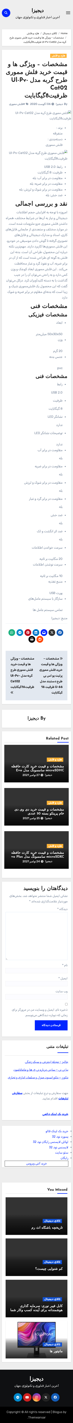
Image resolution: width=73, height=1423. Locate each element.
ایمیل (63, 978)
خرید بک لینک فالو (57, 1131)
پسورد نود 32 (60, 1136)
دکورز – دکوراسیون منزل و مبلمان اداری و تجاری (38, 1077)
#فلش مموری (17, 104)
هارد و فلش (58, 55)
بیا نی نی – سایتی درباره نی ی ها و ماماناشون (40, 1070)
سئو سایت (61, 1152)
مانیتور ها (56, 1351)
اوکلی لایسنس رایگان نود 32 (50, 1142)
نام (65, 965)
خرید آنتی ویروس (36, 1163)
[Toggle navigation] (68, 13)
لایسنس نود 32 (58, 1147)
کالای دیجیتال (52, 1220)
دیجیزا (38, 10)
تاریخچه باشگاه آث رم (47, 1228)
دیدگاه (62, 909)
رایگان (64, 1158)
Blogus (57, 1412)
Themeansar (37, 1417)
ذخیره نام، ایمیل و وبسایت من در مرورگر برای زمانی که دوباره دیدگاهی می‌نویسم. (40, 1012)
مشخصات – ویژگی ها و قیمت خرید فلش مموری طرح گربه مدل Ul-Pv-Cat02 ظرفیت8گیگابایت (36, 80)
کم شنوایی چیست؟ (49, 1269)
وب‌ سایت (62, 991)
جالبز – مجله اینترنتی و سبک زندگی (46, 1062)
